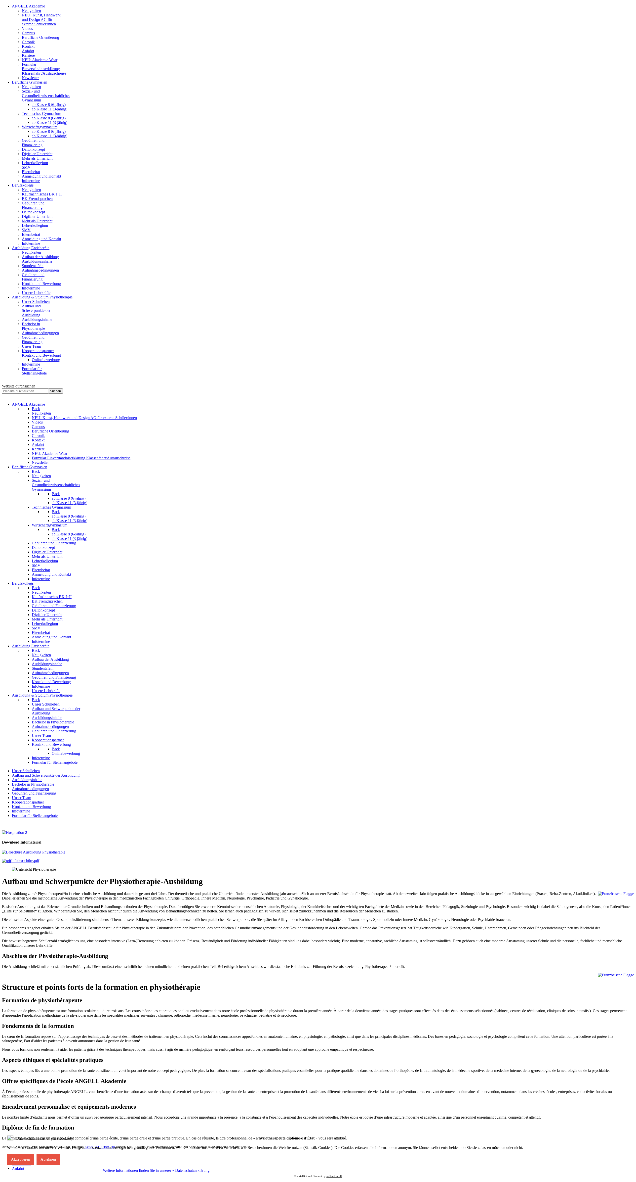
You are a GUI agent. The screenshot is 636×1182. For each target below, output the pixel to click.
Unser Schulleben (26, 771)
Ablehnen (48, 1159)
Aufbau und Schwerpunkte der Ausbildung (46, 775)
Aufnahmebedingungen (30, 789)
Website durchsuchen (18, 386)
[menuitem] (28, 6)
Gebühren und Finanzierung (34, 793)
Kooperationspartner (28, 802)
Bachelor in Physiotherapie (33, 784)
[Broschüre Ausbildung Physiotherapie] (33, 852)
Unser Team (21, 798)
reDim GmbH (334, 1176)
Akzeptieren (20, 1159)
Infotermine (21, 811)
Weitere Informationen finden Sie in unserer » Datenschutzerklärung (156, 1170)
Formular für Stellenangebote (35, 815)
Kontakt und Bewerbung (31, 806)
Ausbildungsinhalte (27, 780)
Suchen (55, 391)
